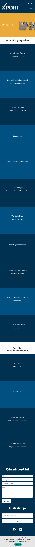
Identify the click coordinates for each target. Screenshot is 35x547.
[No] (33, 541)
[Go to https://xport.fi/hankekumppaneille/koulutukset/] (17, 138)
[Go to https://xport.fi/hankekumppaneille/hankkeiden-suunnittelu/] (17, 367)
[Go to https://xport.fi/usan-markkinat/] (17, 247)
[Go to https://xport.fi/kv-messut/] (17, 301)
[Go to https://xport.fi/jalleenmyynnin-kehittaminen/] (17, 111)
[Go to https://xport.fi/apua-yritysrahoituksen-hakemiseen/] (17, 328)
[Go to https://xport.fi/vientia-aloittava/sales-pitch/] (17, 274)
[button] (6, 501)
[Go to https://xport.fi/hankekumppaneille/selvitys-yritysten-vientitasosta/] (17, 448)
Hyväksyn (18, 544)
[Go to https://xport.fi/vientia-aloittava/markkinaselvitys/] (17, 165)
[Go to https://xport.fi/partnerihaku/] (17, 84)
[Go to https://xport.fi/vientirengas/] (17, 193)
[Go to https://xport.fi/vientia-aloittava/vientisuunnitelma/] (17, 57)
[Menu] (31, 8)
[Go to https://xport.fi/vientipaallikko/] (17, 220)
